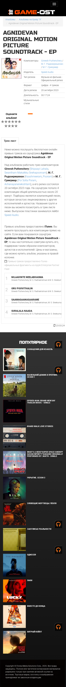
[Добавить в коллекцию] (8, 61)
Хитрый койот (34, 632)
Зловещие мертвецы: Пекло (42, 503)
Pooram (47, 176)
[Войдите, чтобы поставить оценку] (2, 122)
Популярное (33, 342)
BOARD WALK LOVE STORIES (40, 426)
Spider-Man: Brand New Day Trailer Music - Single (41, 402)
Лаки (29, 580)
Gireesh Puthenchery (51, 60)
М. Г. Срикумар (50, 67)
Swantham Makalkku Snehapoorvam (25, 172)
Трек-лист (10, 140)
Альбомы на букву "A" (30, 19)
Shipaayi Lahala (39, 168)
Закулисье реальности (39, 529)
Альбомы (10, 19)
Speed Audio (47, 72)
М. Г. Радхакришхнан (52, 64)
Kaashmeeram (33, 176)
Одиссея (31, 555)
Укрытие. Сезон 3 (36, 478)
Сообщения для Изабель (40, 349)
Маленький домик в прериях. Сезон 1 (42, 376)
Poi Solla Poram (27, 180)
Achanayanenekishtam (17, 184)
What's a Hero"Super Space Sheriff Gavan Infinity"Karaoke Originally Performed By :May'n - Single (45, 454)
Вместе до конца (36, 606)
